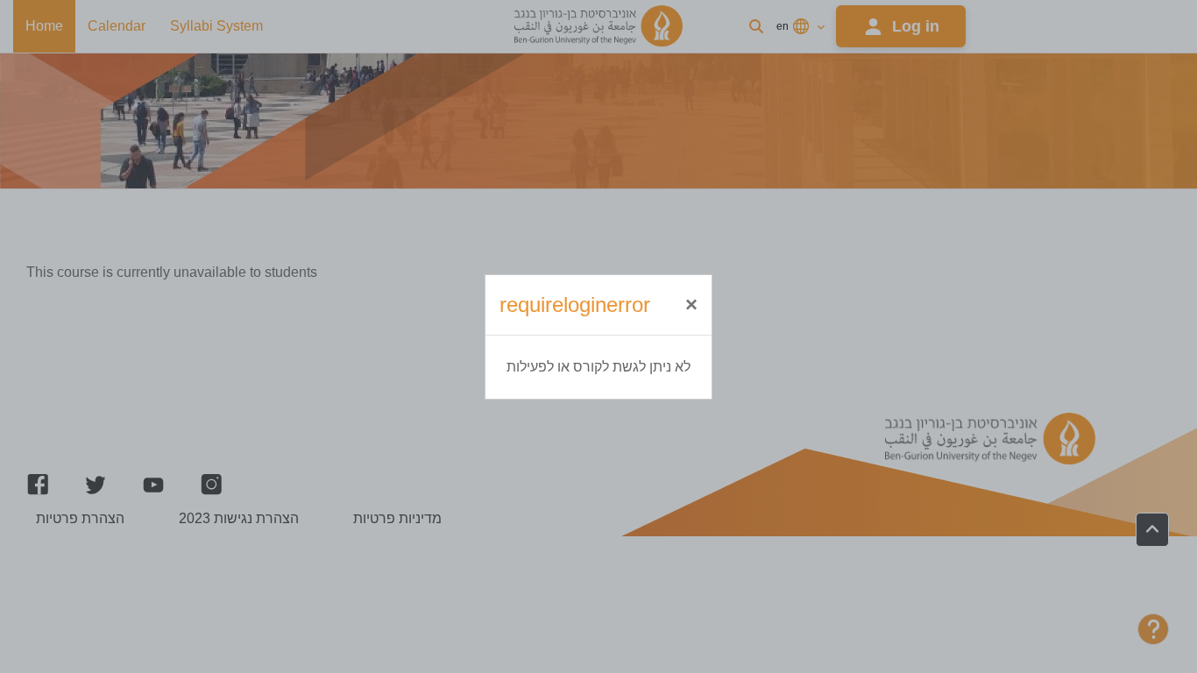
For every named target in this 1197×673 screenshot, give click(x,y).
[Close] (691, 305)
